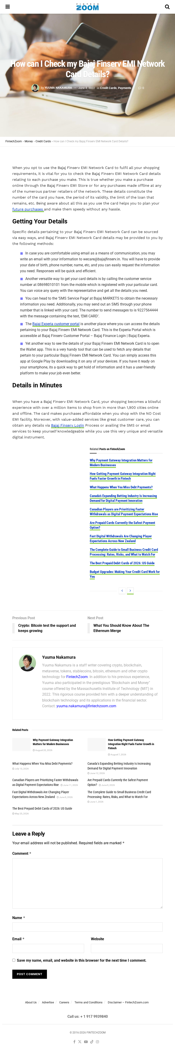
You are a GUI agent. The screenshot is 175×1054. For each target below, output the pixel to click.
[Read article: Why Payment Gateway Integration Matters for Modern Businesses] (21, 744)
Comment (21, 853)
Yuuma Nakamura (58, 87)
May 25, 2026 (21, 813)
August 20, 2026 (43, 750)
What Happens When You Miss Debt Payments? (121, 487)
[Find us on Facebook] (74, 1042)
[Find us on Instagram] (97, 1042)
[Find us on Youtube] (86, 1042)
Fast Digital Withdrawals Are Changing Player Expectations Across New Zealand (121, 538)
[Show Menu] (7, 7)
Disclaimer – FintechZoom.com (128, 1002)
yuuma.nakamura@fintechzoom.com (86, 706)
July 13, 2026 (21, 768)
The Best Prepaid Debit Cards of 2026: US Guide (122, 563)
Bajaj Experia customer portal (56, 324)
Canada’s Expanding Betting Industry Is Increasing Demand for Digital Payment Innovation (123, 498)
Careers (64, 1002)
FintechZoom (77, 677)
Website (97, 939)
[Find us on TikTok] (91, 1042)
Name (18, 918)
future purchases (28, 209)
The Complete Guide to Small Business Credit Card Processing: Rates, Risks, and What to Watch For (124, 552)
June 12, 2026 (97, 773)
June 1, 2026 (96, 801)
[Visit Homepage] (87, 6)
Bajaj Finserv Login (67, 425)
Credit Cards (108, 87)
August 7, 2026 (118, 754)
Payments (124, 87)
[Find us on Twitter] (80, 1042)
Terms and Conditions (89, 1002)
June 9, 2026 (108, 785)
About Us (31, 1002)
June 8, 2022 (86, 87)
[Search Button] (167, 7)
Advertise (48, 1002)
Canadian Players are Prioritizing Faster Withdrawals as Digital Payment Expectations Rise (124, 511)
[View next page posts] (130, 591)
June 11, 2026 (70, 785)
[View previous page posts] (122, 591)
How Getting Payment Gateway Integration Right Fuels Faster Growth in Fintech (123, 476)
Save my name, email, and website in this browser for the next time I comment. (82, 960)
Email (18, 939)
